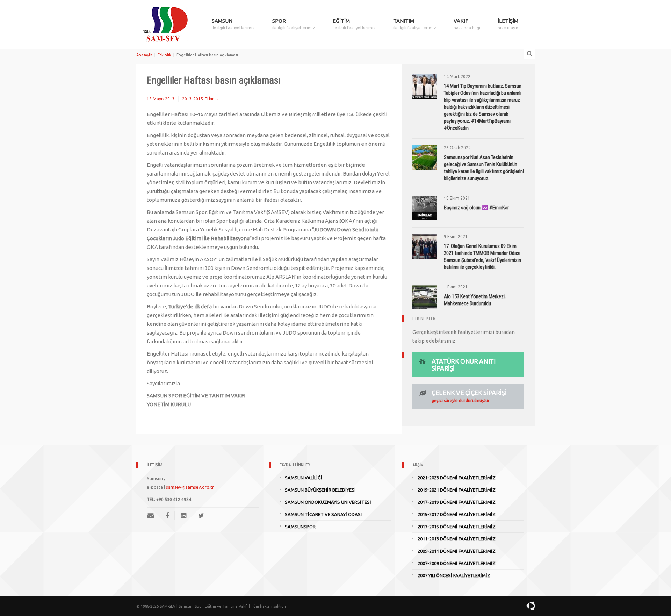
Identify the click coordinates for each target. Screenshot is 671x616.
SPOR (293, 24)
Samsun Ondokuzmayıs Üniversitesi (328, 502)
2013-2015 (192, 98)
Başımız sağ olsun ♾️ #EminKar (476, 208)
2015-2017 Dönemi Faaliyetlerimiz (457, 514)
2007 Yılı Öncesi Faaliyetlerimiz (454, 575)
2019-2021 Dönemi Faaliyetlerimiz (457, 489)
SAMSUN (233, 24)
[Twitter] (201, 515)
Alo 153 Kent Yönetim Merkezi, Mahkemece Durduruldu (475, 300)
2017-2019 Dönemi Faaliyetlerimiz (457, 502)
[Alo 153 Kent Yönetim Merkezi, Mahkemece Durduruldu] (424, 296)
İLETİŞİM (508, 24)
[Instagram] (184, 515)
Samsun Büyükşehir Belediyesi (320, 489)
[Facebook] (167, 515)
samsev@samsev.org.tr (190, 487)
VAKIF (467, 24)
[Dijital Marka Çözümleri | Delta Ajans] (514, 606)
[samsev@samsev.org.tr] (153, 515)
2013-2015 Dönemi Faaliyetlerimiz (457, 526)
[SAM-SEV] (165, 20)
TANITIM (414, 24)
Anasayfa (144, 55)
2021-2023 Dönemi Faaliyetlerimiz (457, 477)
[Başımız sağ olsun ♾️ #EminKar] (424, 207)
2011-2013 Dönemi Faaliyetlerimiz (457, 538)
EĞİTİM (354, 24)
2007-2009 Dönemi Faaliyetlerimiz (457, 563)
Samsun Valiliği (303, 477)
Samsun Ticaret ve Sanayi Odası (323, 514)
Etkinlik (164, 55)
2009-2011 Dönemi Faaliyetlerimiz (457, 551)
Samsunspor (300, 526)
